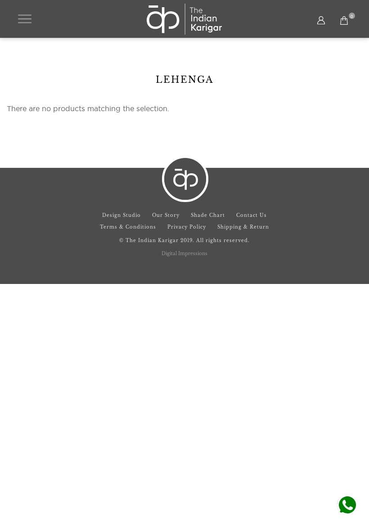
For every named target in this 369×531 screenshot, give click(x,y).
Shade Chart (208, 215)
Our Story (166, 215)
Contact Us (251, 215)
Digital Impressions (184, 253)
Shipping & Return (243, 227)
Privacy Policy (186, 227)
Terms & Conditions (128, 227)
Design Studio (121, 215)
